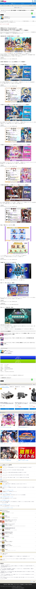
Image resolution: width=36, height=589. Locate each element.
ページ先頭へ (33, 581)
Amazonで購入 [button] (7, 408)
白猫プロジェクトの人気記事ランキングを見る (6, 493)
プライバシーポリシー (17, 584)
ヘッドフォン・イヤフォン (4, 386)
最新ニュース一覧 (14, 5)
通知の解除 (22, 584)
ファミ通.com (26, 584)
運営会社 (12, 584)
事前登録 (15, 7)
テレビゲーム (23, 386)
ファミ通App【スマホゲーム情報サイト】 (5, 5)
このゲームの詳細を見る (8, 353)
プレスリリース (19, 5)
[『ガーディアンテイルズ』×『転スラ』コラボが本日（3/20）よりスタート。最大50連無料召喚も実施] (17, 340)
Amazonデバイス (17, 386)
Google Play (18, 361)
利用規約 (9, 584)
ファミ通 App (3, 1)
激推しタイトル (20, 7)
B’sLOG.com (30, 584)
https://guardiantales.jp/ (18, 328)
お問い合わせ (5, 584)
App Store (18, 357)
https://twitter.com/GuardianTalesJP (9, 368)
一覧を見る (33, 384)
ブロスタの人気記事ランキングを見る (5, 500)
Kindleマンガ (12, 386)
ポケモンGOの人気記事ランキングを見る (5, 504)
